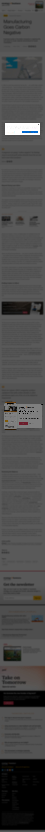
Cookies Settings (11, 132)
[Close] (38, 124)
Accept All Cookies (34, 132)
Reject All (25, 132)
